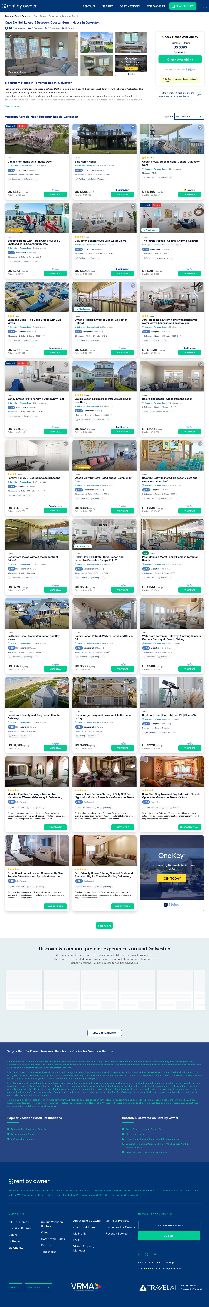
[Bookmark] (9, 35)
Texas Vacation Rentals (23, 1133)
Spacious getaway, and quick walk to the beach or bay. (103, 717)
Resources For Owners (120, 1227)
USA (35, 16)
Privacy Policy (145, 1262)
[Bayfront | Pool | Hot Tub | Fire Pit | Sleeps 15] (172, 692)
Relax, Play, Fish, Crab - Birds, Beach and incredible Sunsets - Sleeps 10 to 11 (99, 558)
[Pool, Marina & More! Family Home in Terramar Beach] (172, 534)
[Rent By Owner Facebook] (139, 1255)
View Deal (55, 194)
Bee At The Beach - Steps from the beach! (167, 398)
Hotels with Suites (53, 1239)
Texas (43, 16)
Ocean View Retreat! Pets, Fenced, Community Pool (103, 479)
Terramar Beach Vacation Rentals (28, 1129)
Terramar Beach (70, 16)
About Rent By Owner (87, 1220)
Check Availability (180, 59)
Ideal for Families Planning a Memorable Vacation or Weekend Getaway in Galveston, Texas (35, 796)
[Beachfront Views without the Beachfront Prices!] (37, 534)
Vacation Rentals (20, 1228)
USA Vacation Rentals (22, 1138)
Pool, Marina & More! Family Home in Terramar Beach (170, 558)
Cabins (13, 1235)
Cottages (15, 1241)
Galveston (54, 16)
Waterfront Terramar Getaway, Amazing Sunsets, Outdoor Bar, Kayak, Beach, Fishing (171, 637)
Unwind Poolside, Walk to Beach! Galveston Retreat (101, 321)
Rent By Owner (153, 1268)
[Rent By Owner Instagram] (155, 1255)
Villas (44, 1232)
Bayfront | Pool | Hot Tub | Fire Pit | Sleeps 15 (169, 715)
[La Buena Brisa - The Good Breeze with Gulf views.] (37, 297)
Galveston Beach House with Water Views (100, 240)
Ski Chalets (16, 1247)
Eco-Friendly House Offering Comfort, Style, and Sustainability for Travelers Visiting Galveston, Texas (104, 875)
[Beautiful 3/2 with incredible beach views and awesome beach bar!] (172, 455)
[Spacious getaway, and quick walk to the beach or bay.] (104, 692)
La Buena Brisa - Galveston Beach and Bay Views (34, 637)
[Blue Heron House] (104, 139)
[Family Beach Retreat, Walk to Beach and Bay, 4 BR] (104, 613)
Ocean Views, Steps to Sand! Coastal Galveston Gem (171, 163)
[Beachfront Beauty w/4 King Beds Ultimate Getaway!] (37, 692)
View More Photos (17, 71)
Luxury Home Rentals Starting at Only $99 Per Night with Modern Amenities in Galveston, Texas (104, 796)
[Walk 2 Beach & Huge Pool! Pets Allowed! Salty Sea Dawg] (104, 376)
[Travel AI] (157, 1287)
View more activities (104, 1033)
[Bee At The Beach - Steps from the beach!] (172, 376)
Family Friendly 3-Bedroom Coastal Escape (34, 477)
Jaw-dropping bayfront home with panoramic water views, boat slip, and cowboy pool (169, 321)
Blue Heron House (86, 161)
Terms (158, 1262)
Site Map (169, 1262)
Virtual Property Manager (83, 1248)
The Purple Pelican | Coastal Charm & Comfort (170, 240)
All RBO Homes (19, 1222)
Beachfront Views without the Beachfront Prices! (33, 558)
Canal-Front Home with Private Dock (30, 161)
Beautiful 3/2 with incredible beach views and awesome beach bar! (169, 479)
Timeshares (48, 1252)
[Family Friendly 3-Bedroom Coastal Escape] (37, 455)
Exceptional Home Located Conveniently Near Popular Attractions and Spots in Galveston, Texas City (36, 875)
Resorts (46, 1245)
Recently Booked (117, 1233)
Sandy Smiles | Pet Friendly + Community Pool (36, 398)
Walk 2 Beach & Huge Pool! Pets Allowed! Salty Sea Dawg (103, 400)
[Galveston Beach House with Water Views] (104, 218)
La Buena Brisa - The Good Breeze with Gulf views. (34, 321)
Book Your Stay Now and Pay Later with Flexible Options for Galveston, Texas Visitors (171, 796)
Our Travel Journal (85, 1227)
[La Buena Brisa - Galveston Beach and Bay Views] (37, 613)
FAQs (76, 1240)
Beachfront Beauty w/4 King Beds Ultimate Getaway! (34, 717)
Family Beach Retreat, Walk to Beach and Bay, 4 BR (104, 637)
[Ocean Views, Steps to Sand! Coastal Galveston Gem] (172, 139)
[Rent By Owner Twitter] (146, 1255)
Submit (169, 1235)
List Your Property (117, 1220)
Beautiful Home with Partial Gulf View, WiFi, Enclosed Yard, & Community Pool (34, 242)
